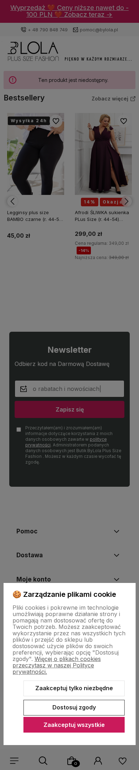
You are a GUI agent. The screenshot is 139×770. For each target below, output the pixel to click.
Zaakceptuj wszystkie (74, 724)
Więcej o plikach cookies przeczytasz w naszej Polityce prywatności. (56, 665)
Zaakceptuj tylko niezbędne (74, 688)
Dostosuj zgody (74, 707)
